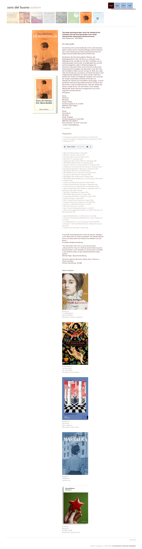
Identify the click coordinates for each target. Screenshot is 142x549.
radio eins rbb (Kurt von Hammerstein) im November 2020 (81, 165)
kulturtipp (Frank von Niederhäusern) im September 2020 (81, 186)
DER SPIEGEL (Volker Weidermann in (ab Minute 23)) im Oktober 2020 (82, 179)
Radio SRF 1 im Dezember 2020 (73, 159)
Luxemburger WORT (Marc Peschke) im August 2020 (79, 196)
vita (130, 6)
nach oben (133, 540)
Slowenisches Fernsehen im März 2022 (75, 228)
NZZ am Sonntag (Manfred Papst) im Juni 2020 (78, 210)
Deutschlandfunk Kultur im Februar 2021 (76, 157)
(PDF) (97, 222)
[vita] (130, 6)
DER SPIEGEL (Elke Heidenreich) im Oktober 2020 (78, 177)
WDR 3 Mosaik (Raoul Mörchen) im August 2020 (78, 200)
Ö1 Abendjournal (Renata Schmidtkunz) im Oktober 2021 (80, 137)
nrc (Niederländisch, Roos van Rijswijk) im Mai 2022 (79, 222)
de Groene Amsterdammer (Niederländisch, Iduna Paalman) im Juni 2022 (82, 219)
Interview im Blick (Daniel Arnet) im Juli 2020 (77, 204)
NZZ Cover (97, 210)
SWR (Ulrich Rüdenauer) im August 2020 (76, 192)
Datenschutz (108, 546)
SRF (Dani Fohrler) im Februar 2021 (74, 155)
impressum (100, 546)
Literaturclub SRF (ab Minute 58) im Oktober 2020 (78, 182)
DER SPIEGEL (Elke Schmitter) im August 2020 (77, 194)
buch (111, 6)
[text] (117, 6)
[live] (124, 6)
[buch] (111, 6)
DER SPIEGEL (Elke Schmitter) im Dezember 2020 (78, 163)
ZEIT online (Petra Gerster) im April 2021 (75, 153)
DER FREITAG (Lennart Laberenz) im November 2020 (79, 173)
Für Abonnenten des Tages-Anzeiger (81, 189)
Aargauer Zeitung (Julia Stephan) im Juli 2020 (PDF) (79, 202)
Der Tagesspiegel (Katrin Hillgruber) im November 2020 (80, 169)
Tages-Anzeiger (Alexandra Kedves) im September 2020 (80, 188)
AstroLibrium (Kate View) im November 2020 (77, 175)
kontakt (93, 546)
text (117, 6)
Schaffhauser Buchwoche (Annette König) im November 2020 (82, 167)
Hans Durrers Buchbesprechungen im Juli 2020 (78, 208)
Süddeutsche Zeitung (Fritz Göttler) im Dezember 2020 (80, 161)
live (124, 6)
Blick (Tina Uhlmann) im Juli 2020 (73, 206)
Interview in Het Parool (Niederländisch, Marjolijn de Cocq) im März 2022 (82, 225)
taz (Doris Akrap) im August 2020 (73, 198)
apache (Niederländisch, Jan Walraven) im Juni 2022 (79, 216)
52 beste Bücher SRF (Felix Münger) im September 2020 (80, 184)
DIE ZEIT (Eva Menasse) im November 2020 (76, 171)
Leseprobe (66, 128)
